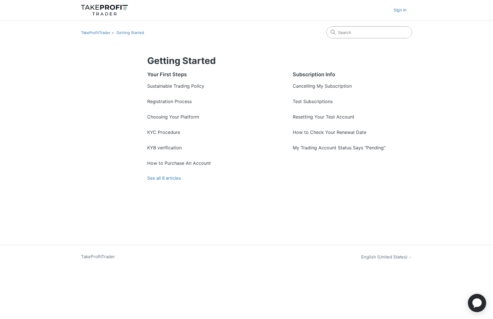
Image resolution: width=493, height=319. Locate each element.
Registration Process (169, 101)
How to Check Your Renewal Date (329, 132)
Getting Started (130, 32)
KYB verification (164, 148)
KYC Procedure (163, 132)
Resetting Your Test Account (323, 117)
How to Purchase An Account (179, 163)
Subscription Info (314, 74)
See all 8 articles (164, 178)
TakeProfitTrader (95, 32)
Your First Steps (167, 74)
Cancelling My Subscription (322, 86)
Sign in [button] (400, 9)
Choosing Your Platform (173, 117)
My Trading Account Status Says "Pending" (339, 148)
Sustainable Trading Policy (175, 86)
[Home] (104, 10)
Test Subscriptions (313, 101)
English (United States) (385, 256)
